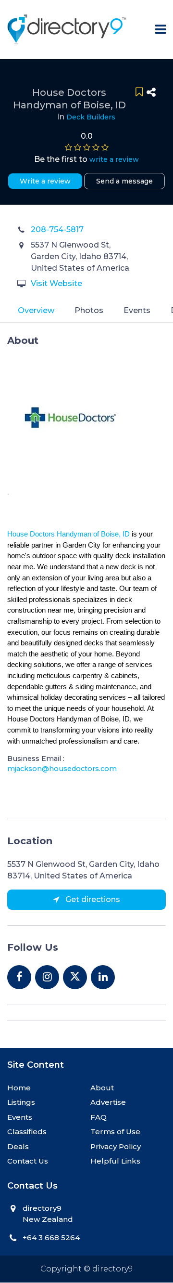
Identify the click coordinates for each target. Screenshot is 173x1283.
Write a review (45, 181)
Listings (21, 1102)
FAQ (98, 1117)
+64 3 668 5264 (51, 1237)
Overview (36, 310)
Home (19, 1087)
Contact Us (27, 1160)
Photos (88, 310)
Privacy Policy (115, 1146)
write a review (114, 159)
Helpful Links (115, 1160)
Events (137, 310)
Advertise (108, 1102)
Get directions (91, 899)
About (102, 1087)
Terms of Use (115, 1131)
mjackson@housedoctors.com (62, 768)
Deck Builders (90, 117)
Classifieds (27, 1131)
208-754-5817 (57, 229)
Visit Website (56, 283)
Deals (18, 1146)
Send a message (124, 181)
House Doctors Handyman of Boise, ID (68, 534)
